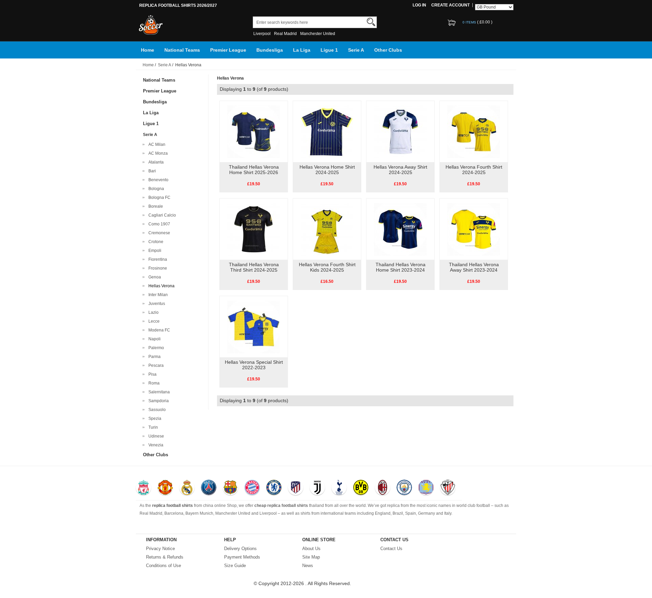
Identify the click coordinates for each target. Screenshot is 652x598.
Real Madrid (285, 33)
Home (147, 50)
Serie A (356, 50)
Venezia (154, 445)
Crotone (154, 241)
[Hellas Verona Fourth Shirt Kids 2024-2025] (327, 229)
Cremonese (158, 232)
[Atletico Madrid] (295, 488)
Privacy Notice (160, 548)
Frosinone (156, 268)
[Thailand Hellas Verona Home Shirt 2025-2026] (253, 131)
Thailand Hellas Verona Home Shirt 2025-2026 (254, 169)
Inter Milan (157, 294)
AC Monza (157, 153)
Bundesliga (269, 50)
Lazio (152, 312)
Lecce (153, 321)
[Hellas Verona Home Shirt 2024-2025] (327, 131)
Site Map (311, 557)
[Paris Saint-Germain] (208, 488)
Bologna (155, 188)
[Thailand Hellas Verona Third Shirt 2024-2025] (253, 229)
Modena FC (158, 330)
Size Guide (235, 565)
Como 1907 (158, 224)
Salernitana (158, 392)
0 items (470, 22)
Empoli (153, 250)
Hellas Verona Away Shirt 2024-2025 (400, 169)
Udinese (155, 436)
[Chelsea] (274, 488)
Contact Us (391, 548)
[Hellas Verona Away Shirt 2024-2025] (400, 131)
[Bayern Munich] (252, 488)
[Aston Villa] (426, 488)
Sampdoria (157, 400)
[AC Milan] (382, 488)
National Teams (182, 50)
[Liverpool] (143, 488)
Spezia (153, 418)
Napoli (153, 339)
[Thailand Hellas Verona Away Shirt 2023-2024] (473, 229)
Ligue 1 (329, 50)
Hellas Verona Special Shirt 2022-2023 (254, 364)
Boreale (154, 206)
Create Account (450, 5)
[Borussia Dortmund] (360, 488)
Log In (419, 5)
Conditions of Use (163, 565)
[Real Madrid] (187, 488)
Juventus (155, 303)
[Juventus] (317, 488)
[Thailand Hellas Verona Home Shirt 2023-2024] (400, 229)
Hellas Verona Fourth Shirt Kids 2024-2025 (327, 267)
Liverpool (262, 33)
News (307, 565)
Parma (153, 356)
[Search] (371, 22)
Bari (151, 171)
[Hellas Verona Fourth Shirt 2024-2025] (473, 131)
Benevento (157, 179)
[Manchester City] (404, 488)
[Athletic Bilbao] (447, 488)
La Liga (301, 50)
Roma (153, 383)
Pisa (151, 374)
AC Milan (155, 144)
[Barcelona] (230, 488)
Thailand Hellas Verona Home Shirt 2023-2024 (400, 267)
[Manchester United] (165, 488)
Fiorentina (156, 259)
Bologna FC (158, 197)
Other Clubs (388, 50)
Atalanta (155, 162)
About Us (311, 548)
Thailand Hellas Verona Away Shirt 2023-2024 (474, 267)
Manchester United (317, 33)
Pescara (155, 365)
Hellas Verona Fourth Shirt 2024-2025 (474, 169)
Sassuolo (156, 409)
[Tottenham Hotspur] (339, 488)
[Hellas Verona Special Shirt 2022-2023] (253, 326)
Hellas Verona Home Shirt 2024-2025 (327, 169)
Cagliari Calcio (161, 215)
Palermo (155, 347)
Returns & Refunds (164, 557)
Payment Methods (242, 557)
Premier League (228, 50)
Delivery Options (240, 548)
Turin (152, 427)
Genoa (153, 277)
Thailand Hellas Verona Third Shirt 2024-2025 (254, 267)
